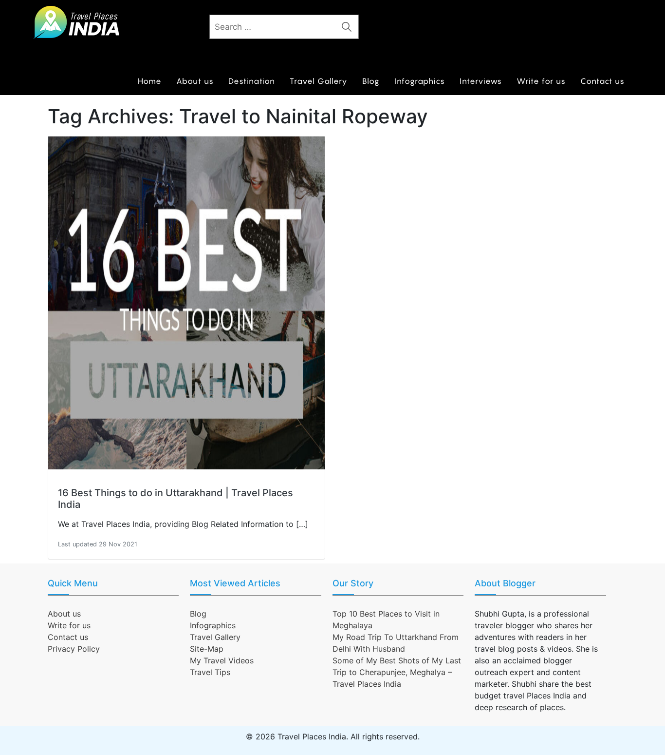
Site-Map (206, 649)
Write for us (541, 81)
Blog (371, 81)
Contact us (602, 81)
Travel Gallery (319, 81)
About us (195, 81)
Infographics (419, 81)
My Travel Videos (222, 660)
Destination (251, 81)
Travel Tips (210, 672)
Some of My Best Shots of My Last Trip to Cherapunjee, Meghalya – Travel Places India (396, 672)
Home (150, 81)
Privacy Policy (74, 649)
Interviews (481, 81)
